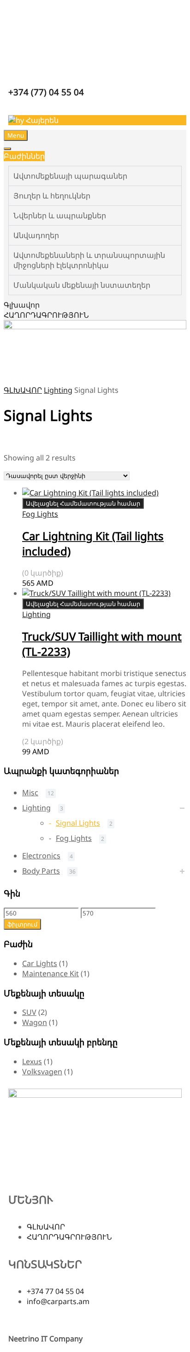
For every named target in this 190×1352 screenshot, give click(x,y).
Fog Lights (40, 514)
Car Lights (39, 963)
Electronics (41, 856)
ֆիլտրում (22, 924)
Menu (15, 135)
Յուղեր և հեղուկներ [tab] (51, 196)
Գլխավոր (22, 305)
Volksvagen (42, 1071)
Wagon (34, 1022)
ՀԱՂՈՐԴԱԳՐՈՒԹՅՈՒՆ (46, 315)
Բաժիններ (24, 156)
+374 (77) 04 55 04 (46, 92)
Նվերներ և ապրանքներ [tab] (59, 215)
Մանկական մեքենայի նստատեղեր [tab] (81, 285)
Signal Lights (78, 823)
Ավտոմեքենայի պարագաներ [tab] (70, 176)
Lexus (32, 1061)
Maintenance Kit (50, 973)
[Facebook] (19, 1171)
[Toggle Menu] (7, 148)
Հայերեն (41, 120)
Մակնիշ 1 (101, 450)
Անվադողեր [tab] (36, 235)
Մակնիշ (19, 450)
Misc (30, 792)
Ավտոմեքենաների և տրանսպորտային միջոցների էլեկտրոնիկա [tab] (89, 260)
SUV (29, 1012)
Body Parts (41, 871)
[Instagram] (44, 1171)
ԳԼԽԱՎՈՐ (23, 390)
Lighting (58, 390)
